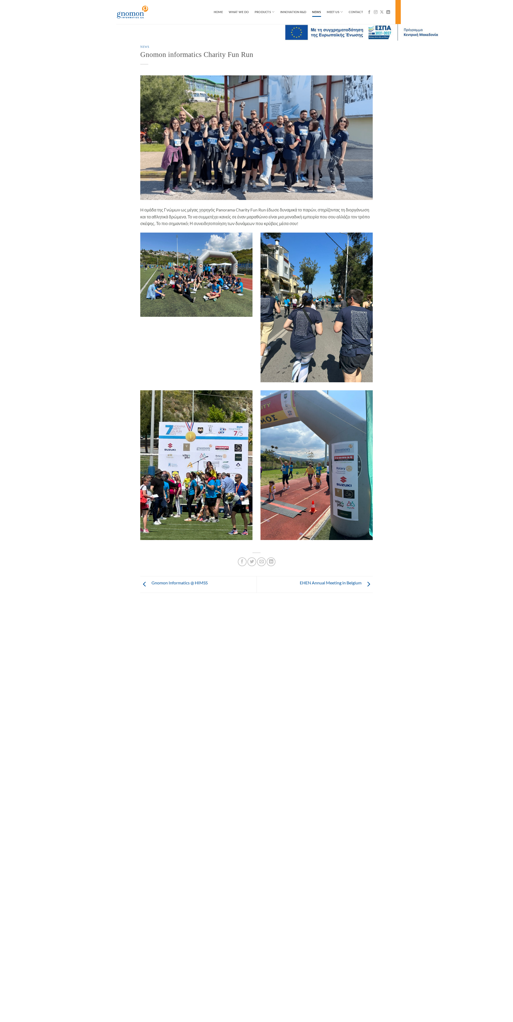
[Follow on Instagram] (376, 12)
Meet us (333, 12)
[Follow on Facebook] (369, 12)
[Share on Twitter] (251, 561)
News (316, 12)
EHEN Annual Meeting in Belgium (331, 582)
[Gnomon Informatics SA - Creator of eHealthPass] (143, 12)
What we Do (239, 12)
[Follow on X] (382, 12)
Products (263, 12)
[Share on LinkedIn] (271, 561)
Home (218, 12)
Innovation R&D (293, 12)
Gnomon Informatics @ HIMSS (179, 582)
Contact (356, 12)
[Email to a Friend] (261, 561)
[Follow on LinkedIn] (388, 12)
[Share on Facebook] (242, 561)
